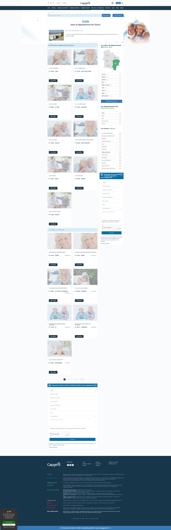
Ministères (68, 485)
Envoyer (72, 439)
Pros (117, 8)
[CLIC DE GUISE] (59, 164)
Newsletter (64, 3)
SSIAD (87, 492)
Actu (48, 8)
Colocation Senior (93, 500)
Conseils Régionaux (89, 485)
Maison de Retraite (68, 478)
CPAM (68, 486)
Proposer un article (113, 462)
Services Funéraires (92, 498)
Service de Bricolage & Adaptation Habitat (102, 496)
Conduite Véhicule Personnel (93, 494)
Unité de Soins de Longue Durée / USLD (73, 479)
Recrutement (73, 507)
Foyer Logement (96, 478)
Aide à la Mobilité (81, 494)
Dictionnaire (90, 480)
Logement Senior (85, 8)
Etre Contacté (118, 15)
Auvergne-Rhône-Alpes (111, 133)
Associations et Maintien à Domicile (104, 493)
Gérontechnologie (85, 509)
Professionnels (51, 507)
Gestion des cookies (94, 518)
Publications (78, 475)
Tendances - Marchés (75, 509)
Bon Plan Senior (67, 475)
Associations (107, 486)
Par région (65, 482)
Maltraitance (114, 486)
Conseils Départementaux (100, 485)
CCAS (72, 486)
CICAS (90, 490)
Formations (73, 505)
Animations (113, 479)
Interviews (74, 474)
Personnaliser (9, 524)
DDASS (120, 485)
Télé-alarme (116, 496)
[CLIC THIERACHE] (85, 164)
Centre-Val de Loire (111, 141)
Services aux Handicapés (79, 492)
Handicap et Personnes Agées (116, 474)
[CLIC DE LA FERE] (59, 93)
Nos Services (66, 509)
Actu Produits (105, 474)
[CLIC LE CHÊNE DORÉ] (85, 93)
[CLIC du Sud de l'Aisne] (59, 200)
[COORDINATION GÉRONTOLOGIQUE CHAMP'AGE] (59, 313)
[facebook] (48, 3)
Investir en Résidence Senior (85, 482)
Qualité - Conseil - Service (83, 507)
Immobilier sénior (84, 500)
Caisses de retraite (98, 486)
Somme (111, 123)
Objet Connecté (111, 509)
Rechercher (106, 15)
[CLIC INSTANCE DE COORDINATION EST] (59, 277)
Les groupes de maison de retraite (91, 479)
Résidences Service (52, 482)
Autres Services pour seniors (79, 498)
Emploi (122, 8)
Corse (111, 144)
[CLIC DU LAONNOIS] (59, 57)
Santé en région (75, 485)
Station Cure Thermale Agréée (101, 502)
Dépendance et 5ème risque (85, 474)
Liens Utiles (50, 485)
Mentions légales (87, 463)
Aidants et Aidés (97, 474)
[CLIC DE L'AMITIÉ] (59, 129)
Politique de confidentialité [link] (9, 527)
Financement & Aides (68, 480)
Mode (79, 502)
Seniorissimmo (66, 511)
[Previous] (62, 379)
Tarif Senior (75, 502)
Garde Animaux (81, 496)
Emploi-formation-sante (69, 512)
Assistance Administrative (75, 493)
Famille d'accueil (105, 479)
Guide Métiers (79, 505)
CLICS (78, 486)
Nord (111, 115)
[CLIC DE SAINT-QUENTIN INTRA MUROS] (85, 129)
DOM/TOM (111, 146)
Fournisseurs (66, 507)
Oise (111, 118)
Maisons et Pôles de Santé (94, 512)
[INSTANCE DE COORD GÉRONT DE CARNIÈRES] (85, 313)
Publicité (98, 465)
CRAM (64, 486)
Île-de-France (111, 154)
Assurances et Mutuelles (87, 486)
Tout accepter (8, 522)
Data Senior (89, 475)
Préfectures (110, 485)
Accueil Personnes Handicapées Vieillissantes (112, 478)
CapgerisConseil (75, 511)
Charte (84, 465)
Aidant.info (78, 512)
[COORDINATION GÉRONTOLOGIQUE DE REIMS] (85, 241)
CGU (84, 462)
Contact (58, 3)
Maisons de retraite (62, 8)
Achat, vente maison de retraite (99, 509)
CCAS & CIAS (80, 490)
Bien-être (107, 8)
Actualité (49, 474)
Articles (70, 474)
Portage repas (109, 491)
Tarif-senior (84, 512)
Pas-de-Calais (111, 121)
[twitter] (51, 3)
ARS (64, 485)
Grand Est (111, 149)
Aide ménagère (82, 491)
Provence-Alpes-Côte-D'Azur (111, 168)
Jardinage (87, 496)
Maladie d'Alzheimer (78, 478)
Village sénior (76, 500)
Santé (73, 475)
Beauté (83, 502)
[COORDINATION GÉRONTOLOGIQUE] (59, 241)
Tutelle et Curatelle (68, 487)
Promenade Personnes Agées (108, 494)
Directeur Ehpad (98, 480)
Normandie (111, 157)
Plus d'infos (53, 80)
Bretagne (111, 138)
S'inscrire (118, 2)
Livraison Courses (100, 491)
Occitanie (111, 163)
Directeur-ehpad (98, 511)
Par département (73, 482)
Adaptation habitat (117, 500)
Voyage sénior (89, 502)
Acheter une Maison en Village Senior (102, 482)
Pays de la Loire (111, 165)
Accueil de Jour (87, 478)
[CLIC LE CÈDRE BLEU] (85, 57)
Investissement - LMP (102, 507)
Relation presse (112, 463)
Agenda (54, 8)
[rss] (53, 3)
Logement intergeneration (104, 500)
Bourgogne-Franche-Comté (111, 136)
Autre (103, 480)
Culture (83, 475)
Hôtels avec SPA (67, 502)
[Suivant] (83, 379)
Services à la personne (97, 8)
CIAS (75, 486)
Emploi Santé (66, 505)
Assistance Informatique (88, 493)
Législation (77, 480)
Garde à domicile (90, 491)
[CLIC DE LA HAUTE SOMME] (85, 277)
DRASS (116, 485)
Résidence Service (74, 8)
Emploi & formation (52, 505)
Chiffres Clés (83, 480)
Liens (113, 8)
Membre (113, 3)
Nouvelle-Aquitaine (111, 160)
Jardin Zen (111, 502)
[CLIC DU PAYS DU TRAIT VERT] (59, 349)
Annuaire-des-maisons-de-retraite (111, 511)
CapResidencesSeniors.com (86, 511)
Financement (93, 507)
